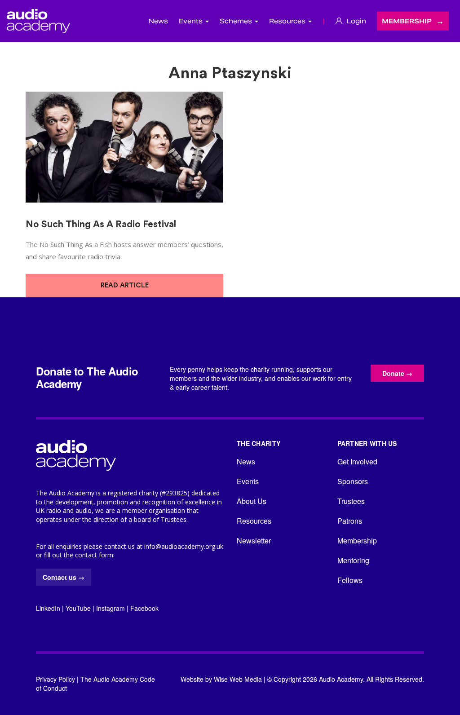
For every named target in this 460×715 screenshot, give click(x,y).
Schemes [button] (237, 21)
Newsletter (254, 540)
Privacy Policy (55, 679)
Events (248, 481)
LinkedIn (48, 608)
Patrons (349, 521)
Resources (254, 521)
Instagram (110, 608)
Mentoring (353, 560)
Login (355, 21)
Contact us (63, 577)
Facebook (144, 608)
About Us (251, 501)
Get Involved (357, 461)
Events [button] (191, 21)
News (158, 21)
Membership (407, 21)
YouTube (78, 608)
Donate (397, 373)
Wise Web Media (238, 679)
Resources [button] (288, 21)
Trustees (351, 501)
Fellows (350, 580)
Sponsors (352, 481)
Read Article (125, 285)
